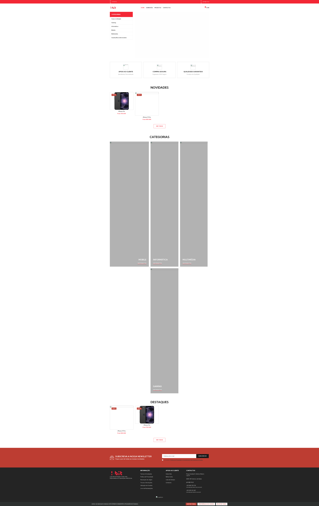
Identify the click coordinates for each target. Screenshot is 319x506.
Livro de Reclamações (146, 488)
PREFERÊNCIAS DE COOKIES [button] (206, 504)
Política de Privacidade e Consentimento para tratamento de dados (186, 460)
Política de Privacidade (146, 476)
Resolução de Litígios (146, 479)
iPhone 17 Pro (147, 117)
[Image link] (117, 473)
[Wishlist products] (201, 7)
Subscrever (202, 456)
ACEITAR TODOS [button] (191, 504)
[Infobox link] (125, 69)
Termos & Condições (146, 474)
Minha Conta (169, 476)
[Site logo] (113, 7)
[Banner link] (129, 204)
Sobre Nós (169, 474)
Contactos (168, 482)
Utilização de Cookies (146, 485)
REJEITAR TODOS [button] (221, 504)
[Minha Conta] (195, 7)
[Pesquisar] (198, 7)
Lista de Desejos (170, 479)
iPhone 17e (121, 111)
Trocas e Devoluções (146, 482)
